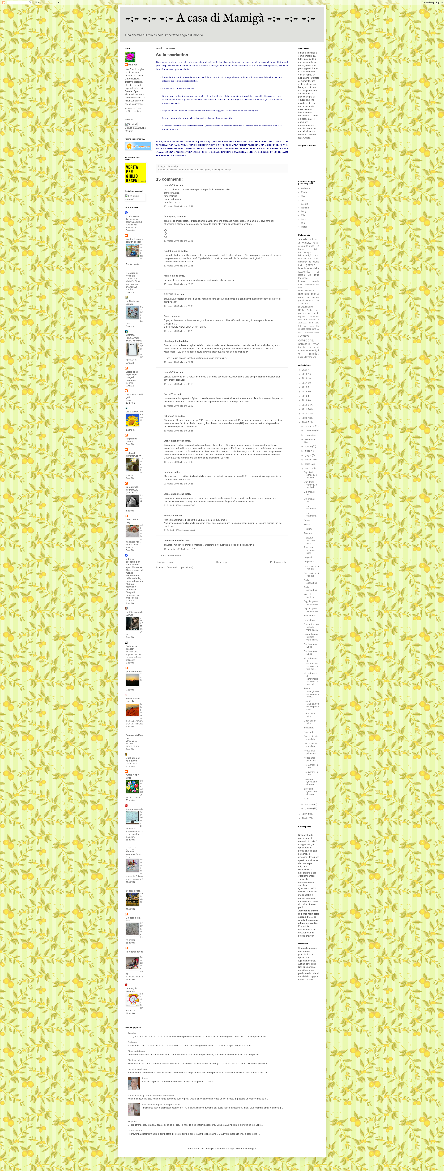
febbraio (309, 804)
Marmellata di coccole (133, 700)
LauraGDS (169, 185)
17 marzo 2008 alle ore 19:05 (178, 240)
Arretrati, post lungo (311, 645)
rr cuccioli (311, 319)
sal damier (309, 326)
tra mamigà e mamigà (221, 169)
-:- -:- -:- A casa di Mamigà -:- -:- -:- (220, 18)
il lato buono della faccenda (308, 268)
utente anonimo (172, 494)
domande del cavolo (308, 261)
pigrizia (129, 441)
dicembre (310, 426)
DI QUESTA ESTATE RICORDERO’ (132, 744)
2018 (305, 378)
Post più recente (165, 562)
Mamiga (168, 515)
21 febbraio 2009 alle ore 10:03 (179, 530)
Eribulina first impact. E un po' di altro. (161, 1104)
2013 (305, 400)
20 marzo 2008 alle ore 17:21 (178, 483)
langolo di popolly (308, 281)
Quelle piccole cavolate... (311, 738)
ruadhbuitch (170, 251)
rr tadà (315, 323)
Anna (303, 219)
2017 (305, 383)
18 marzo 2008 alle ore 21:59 (178, 362)
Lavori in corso (305, 284)
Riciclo (301, 319)
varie (310, 357)
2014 (305, 396)
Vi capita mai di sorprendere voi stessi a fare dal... (311, 663)
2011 (305, 409)
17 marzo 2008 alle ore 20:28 (178, 284)
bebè (317, 246)
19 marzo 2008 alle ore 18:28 (178, 430)
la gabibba (131, 438)
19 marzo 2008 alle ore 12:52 (178, 405)
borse (301, 249)
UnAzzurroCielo (134, 411)
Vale (303, 196)
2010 (305, 413)
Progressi (132, 1121)
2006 (305, 818)
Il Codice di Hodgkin (132, 274)
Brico (316, 249)
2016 (305, 387)
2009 (305, 418)
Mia (303, 223)
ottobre (308, 435)
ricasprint (314, 316)
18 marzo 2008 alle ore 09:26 (178, 331)
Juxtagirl (230, 1148)
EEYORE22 (170, 294)
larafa (167, 472)
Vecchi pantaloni (309, 595)
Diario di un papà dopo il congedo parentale (132, 376)
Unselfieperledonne (137, 1069)
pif (318, 294)
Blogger (252, 1148)
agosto (308, 446)
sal (299, 325)
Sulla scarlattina (310, 581)
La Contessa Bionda (132, 302)
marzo (308, 468)
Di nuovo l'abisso (136, 1051)
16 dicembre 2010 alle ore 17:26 (180, 549)
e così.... (129, 400)
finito (300, 265)
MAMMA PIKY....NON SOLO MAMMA (134, 338)
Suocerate (309, 727)
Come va (141, 498)
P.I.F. (306, 798)
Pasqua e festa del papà (309, 540)
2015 (305, 391)
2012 (305, 405)
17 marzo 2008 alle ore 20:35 (178, 306)
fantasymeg (170, 216)
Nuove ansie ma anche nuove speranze (133, 598)
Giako (167, 316)
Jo (302, 200)
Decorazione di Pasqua (311, 567)
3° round (141, 677)
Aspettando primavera (310, 752)
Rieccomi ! (141, 417)
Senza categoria (202, 169)
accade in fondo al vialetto (181, 169)
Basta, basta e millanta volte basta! (311, 627)
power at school (308, 297)
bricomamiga (304, 252)
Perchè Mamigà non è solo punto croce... (311, 692)
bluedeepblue (171, 341)
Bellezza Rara (133, 890)
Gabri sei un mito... (310, 715)
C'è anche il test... (309, 493)
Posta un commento (170, 555)
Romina (305, 207)
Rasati (145, 1078)
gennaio (309, 808)
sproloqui (304, 343)
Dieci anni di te (135, 1060)
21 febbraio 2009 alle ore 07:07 (179, 505)
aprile (308, 464)
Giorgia (304, 204)
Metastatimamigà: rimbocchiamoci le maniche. (151, 1095)
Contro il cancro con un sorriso (134, 240)
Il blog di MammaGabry (133, 454)
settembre (310, 439)
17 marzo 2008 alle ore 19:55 (178, 265)
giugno (308, 455)
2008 (305, 422)
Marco (304, 226)
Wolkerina (306, 188)
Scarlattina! (309, 615)
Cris (303, 215)
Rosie (304, 192)
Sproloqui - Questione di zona (310, 782)
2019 (305, 374)
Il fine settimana (310, 507)
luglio (308, 450)
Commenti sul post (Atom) (180, 567)
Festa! (307, 520)
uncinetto (302, 357)
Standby (132, 1033)
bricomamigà (304, 255)
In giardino (309, 557)
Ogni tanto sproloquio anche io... (310, 475)
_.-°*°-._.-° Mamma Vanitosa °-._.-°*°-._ (133, 852)
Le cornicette (135, 1130)
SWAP (316, 344)
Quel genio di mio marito (133, 759)
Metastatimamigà (306, 291)
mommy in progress (131, 989)
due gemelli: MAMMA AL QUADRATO (132, 490)
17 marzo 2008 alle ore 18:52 (178, 206)
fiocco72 (168, 394)
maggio (309, 459)
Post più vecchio (278, 562)
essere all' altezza (134, 763)
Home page (222, 562)
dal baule (313, 258)
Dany (303, 211)
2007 (305, 814)
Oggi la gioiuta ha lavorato (311, 602)
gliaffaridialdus (134, 671)
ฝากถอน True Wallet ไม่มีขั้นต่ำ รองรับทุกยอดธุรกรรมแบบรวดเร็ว (133, 284)
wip (314, 357)
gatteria (310, 265)
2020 (305, 369)
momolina (169, 275)
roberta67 (169, 416)
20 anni (129, 383)
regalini (301, 316)
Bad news (133, 1042)
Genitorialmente (134, 809)
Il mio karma (132, 216)
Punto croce (312, 310)
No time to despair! (131, 647)
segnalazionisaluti (312, 332)
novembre (310, 430)
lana (317, 278)
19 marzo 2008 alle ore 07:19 (178, 384)
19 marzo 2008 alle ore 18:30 (178, 462)
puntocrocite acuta (308, 313)
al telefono (309, 246)
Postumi (308, 529)
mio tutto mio (307, 293)
